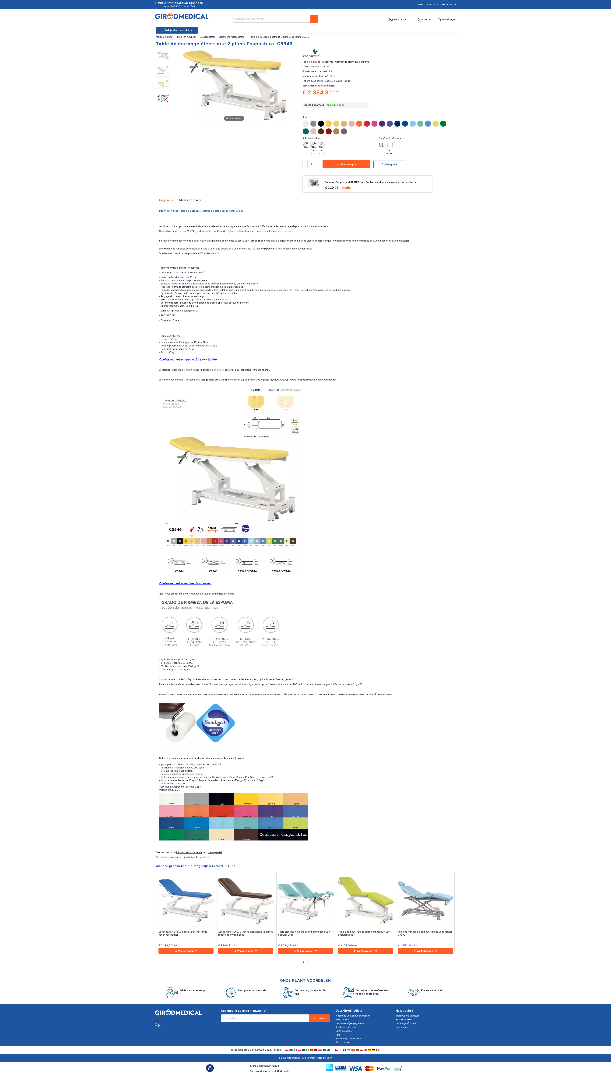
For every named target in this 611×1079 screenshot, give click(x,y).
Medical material (165, 36)
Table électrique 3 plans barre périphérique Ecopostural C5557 (364, 933)
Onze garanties (344, 1031)
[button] (304, 962)
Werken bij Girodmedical (348, 1038)
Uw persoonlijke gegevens (350, 1023)
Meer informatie (190, 199)
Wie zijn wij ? (342, 1019)
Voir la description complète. (318, 85)
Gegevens (166, 199)
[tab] (166, 200)
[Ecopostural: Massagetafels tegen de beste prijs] (378, 54)
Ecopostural (202, 857)
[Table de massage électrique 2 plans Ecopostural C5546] (163, 55)
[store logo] (181, 20)
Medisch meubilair (187, 36)
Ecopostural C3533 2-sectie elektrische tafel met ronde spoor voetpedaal (245, 933)
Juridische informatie (346, 1027)
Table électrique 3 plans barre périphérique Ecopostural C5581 (304, 933)
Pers (338, 1034)
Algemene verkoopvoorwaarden (353, 1015)
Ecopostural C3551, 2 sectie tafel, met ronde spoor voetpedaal (182, 933)
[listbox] (378, 126)
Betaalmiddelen (404, 1019)
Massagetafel (207, 36)
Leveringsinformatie (406, 1023)
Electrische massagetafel (232, 36)
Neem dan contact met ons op (437, 4)
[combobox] (275, 19)
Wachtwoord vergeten (407, 1015)
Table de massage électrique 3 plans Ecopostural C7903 (425, 933)
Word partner (343, 1042)
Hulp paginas (402, 1027)
